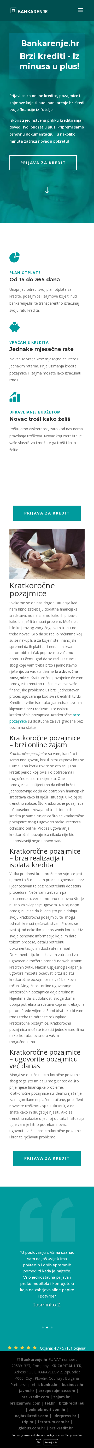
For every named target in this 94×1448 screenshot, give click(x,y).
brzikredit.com (35, 1396)
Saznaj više (51, 1442)
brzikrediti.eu (71, 1403)
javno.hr (26, 1390)
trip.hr (27, 1421)
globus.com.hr (31, 1427)
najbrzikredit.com (31, 1415)
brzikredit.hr (61, 1427)
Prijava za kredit (43, 162)
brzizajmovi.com (25, 1403)
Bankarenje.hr (34, 1359)
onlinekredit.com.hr (47, 1409)
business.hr (73, 1384)
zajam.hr (61, 1396)
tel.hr (50, 1403)
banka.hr (49, 1384)
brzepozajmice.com (56, 1390)
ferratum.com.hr (53, 1421)
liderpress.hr (64, 1415)
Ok (38, 1442)
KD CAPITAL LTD (66, 1365)
